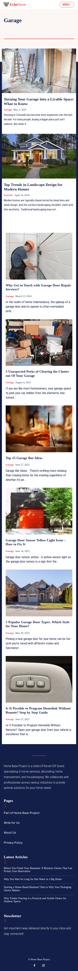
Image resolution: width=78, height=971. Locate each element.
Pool (63, 28)
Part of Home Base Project (21, 813)
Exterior (8, 195)
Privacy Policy (13, 842)
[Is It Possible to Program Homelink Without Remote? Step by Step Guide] (39, 679)
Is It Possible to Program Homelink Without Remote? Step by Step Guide (38, 710)
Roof (8, 33)
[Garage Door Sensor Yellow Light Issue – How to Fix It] (39, 511)
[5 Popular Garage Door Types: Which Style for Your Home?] (39, 593)
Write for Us (12, 822)
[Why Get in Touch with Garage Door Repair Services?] (39, 256)
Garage (8, 109)
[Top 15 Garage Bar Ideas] (39, 428)
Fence (30, 28)
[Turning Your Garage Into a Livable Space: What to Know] (39, 71)
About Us (10, 832)
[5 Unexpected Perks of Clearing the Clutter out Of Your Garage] (39, 342)
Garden (47, 28)
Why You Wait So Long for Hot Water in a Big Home (33, 879)
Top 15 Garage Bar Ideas (24, 458)
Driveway (12, 28)
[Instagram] (43, 965)
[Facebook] (34, 965)
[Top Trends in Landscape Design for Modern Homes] (39, 156)
